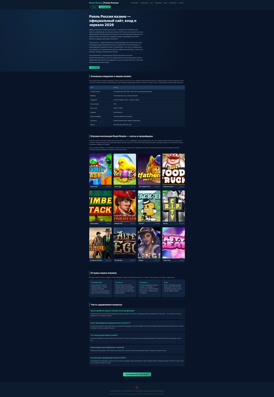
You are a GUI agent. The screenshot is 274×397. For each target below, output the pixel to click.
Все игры (181, 2)
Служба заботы (134, 2)
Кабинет (94, 6)
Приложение (158, 2)
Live (152, 2)
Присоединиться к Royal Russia (137, 374)
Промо (165, 2)
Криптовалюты (173, 2)
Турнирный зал (144, 2)
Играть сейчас (94, 67)
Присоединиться (104, 6)
